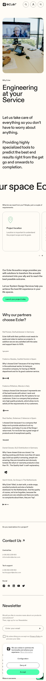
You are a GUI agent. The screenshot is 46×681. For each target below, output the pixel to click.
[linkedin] (13, 585)
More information (26, 652)
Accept (23, 672)
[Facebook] (8, 585)
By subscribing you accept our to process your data (24, 637)
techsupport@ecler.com (11, 572)
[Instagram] (3, 585)
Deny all (23, 665)
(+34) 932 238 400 (9, 555)
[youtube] (18, 585)
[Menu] (41, 4)
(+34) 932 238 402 (9, 570)
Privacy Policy (35, 636)
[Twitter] (23, 585)
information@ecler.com (11, 557)
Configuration (23, 659)
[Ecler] (9, 4)
